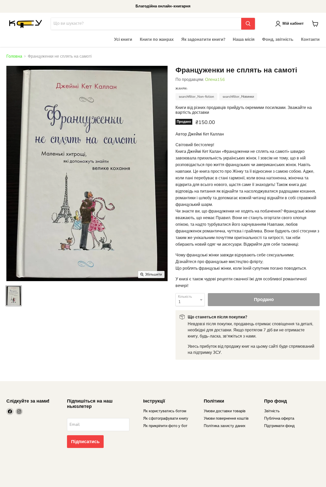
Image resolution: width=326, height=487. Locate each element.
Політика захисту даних (225, 425)
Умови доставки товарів (225, 411)
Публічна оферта (279, 418)
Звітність (272, 411)
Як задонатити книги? (203, 39)
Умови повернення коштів (226, 418)
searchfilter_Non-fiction (196, 96)
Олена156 (215, 79)
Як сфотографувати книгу (165, 418)
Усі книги (123, 39)
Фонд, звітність (277, 39)
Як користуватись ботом (164, 411)
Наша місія (243, 39)
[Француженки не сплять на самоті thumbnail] (13, 296)
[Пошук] (248, 24)
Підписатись (85, 442)
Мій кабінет (293, 23)
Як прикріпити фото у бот (165, 425)
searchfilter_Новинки (238, 96)
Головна (14, 56)
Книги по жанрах (157, 39)
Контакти (310, 39)
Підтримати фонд (279, 425)
